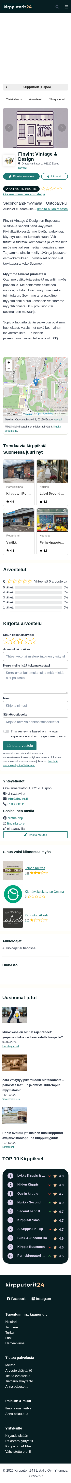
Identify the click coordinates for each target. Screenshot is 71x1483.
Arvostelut (35, 99)
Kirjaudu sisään (16, 1436)
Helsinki (11, 1322)
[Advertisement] (35, 43)
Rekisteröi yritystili (19, 1441)
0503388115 (16, 804)
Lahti (8, 1338)
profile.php (15, 818)
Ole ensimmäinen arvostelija (24, 194)
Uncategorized (10, 1046)
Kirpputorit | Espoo (37, 87)
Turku (9, 1332)
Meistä (10, 1365)
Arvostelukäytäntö (18, 1370)
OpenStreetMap (44, 413)
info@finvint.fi (17, 799)
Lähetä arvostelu (20, 746)
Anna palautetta (16, 1386)
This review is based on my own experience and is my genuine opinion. (39, 733)
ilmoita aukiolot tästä (52, 209)
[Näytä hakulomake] (57, 6)
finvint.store (15, 823)
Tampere (11, 1327)
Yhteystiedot (57, 99)
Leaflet (28, 414)
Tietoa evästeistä (17, 1376)
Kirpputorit (8, 1146)
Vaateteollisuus (11, 1099)
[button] (35, 383)
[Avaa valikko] (66, 7)
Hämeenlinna (14, 1343)
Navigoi (22, 167)
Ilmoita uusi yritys (18, 1408)
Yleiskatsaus (14, 99)
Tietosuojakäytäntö (19, 1381)
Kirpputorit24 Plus (18, 1446)
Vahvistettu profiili (18, 1451)
